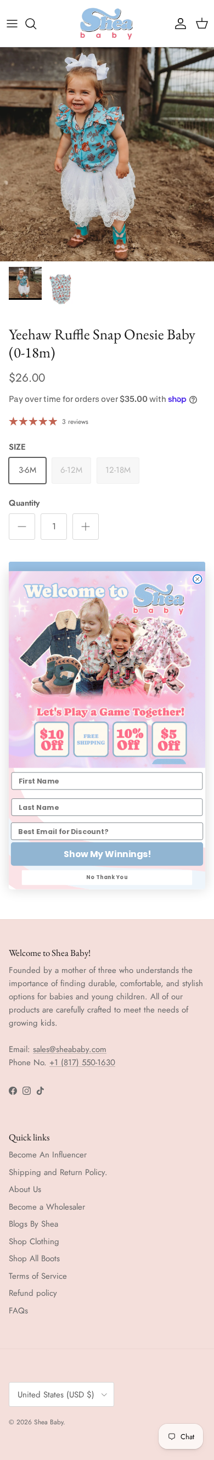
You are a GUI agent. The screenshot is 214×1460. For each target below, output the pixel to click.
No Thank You (107, 877)
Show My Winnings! (107, 854)
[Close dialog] (197, 578)
